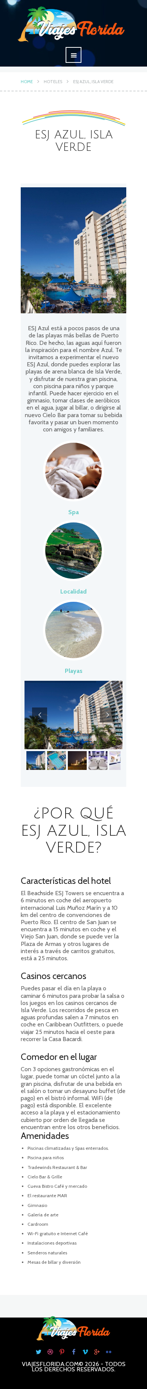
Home (27, 81)
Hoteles (53, 81)
